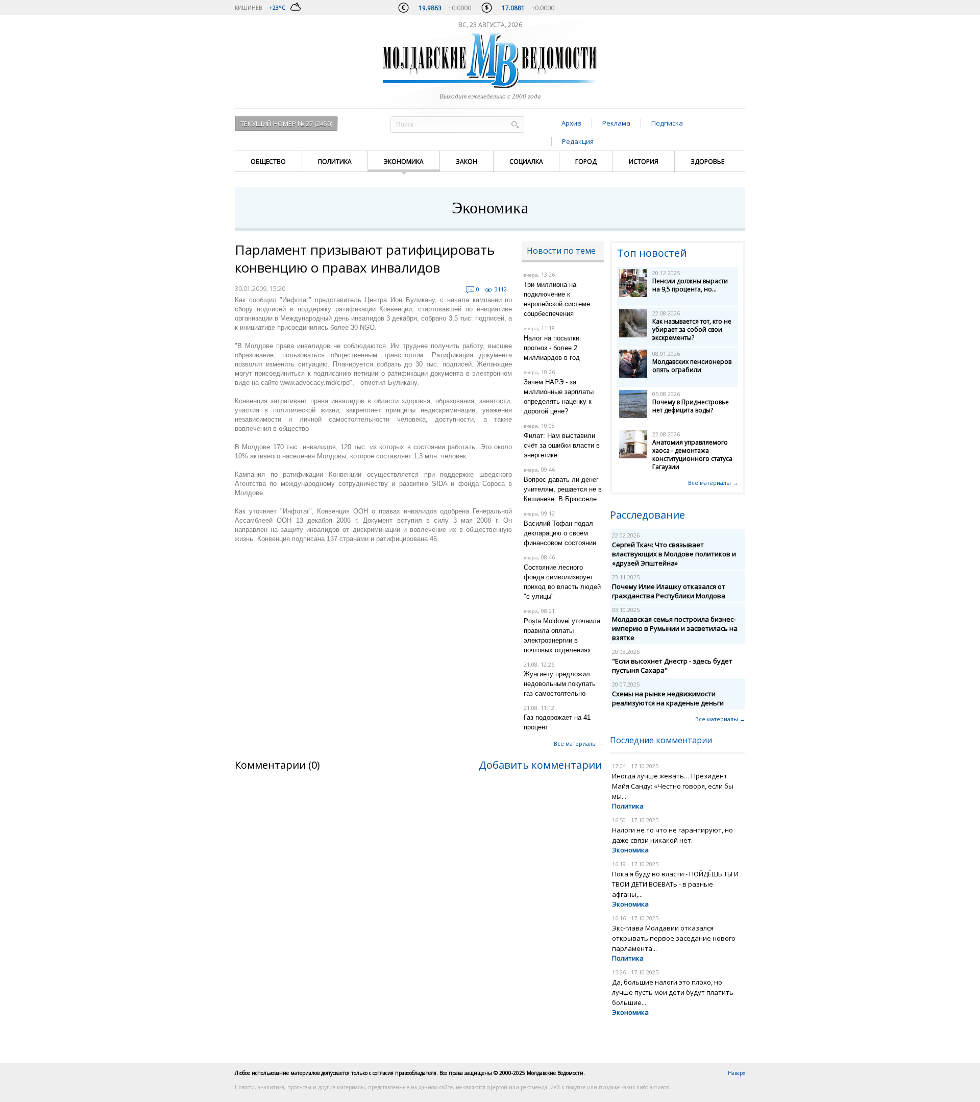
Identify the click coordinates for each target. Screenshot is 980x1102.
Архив (571, 123)
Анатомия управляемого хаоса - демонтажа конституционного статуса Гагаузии (692, 454)
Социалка (526, 161)
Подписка (667, 123)
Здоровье (707, 161)
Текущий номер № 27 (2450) (286, 123)
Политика (335, 161)
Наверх (736, 1072)
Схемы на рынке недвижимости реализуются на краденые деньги (668, 698)
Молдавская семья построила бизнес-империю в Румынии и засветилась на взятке (675, 628)
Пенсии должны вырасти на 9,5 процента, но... (690, 285)
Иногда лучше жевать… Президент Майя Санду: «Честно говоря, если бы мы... (672, 786)
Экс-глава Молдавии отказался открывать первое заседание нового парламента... (674, 938)
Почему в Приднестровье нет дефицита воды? (690, 406)
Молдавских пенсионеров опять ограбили (691, 365)
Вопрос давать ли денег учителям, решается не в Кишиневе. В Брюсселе (563, 489)
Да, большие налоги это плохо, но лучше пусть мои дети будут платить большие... (672, 992)
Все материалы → (579, 743)
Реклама (616, 123)
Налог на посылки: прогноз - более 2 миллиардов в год (552, 347)
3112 (501, 289)
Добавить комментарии (540, 764)
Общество (268, 161)
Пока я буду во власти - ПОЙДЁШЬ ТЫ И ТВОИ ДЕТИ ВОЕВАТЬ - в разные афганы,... (675, 884)
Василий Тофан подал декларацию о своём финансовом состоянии (560, 533)
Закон (466, 161)
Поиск (515, 124)
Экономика (404, 161)
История (643, 161)
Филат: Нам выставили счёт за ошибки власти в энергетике (562, 445)
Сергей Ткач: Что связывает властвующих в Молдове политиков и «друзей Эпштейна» (674, 554)
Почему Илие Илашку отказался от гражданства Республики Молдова (668, 591)
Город (586, 161)
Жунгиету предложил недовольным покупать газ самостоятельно (560, 683)
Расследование (647, 515)
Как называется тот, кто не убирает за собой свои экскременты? (691, 329)
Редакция (578, 141)
